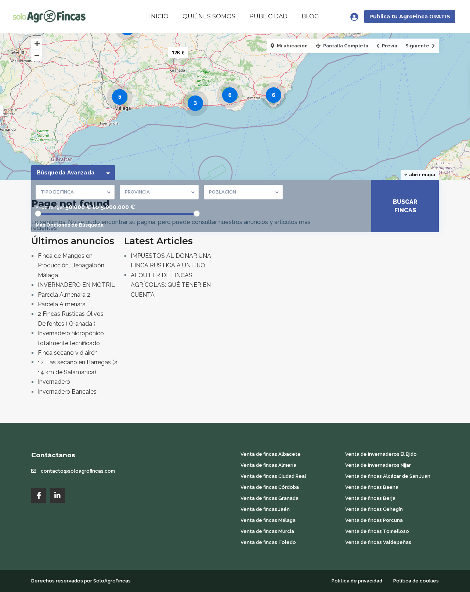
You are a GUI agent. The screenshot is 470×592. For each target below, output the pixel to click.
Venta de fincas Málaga (268, 520)
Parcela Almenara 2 (64, 294)
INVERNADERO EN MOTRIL (76, 284)
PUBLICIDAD (268, 16)
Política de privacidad (357, 581)
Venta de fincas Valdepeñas (378, 542)
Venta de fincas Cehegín (374, 509)
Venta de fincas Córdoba (270, 487)
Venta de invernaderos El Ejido (381, 454)
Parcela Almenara (62, 304)
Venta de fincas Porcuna (374, 520)
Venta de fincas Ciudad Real (273, 476)
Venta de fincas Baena (371, 487)
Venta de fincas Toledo (268, 542)
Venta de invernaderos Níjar (378, 465)
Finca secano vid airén (68, 352)
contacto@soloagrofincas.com (78, 471)
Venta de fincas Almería (268, 465)
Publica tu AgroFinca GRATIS (409, 16)
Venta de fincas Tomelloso (377, 531)
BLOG (310, 16)
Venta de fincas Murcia (267, 531)
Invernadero (54, 381)
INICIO (159, 16)
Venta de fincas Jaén (265, 509)
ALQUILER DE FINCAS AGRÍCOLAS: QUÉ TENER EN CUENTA (171, 285)
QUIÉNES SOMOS (208, 16)
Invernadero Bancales (67, 391)
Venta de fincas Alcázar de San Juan (387, 476)
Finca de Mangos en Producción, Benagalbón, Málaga (71, 265)
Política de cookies (416, 581)
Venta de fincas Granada (270, 498)
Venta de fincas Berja (370, 498)
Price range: (50, 207)
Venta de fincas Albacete (271, 454)
